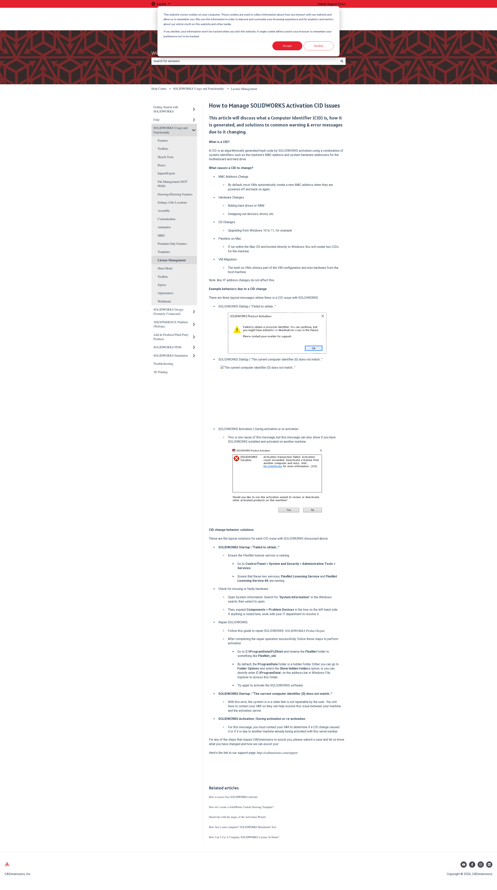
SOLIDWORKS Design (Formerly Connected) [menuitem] (168, 311)
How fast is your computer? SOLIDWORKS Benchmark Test (242, 827)
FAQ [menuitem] (156, 120)
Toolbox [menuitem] (163, 276)
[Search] (342, 61)
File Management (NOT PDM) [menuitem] (172, 183)
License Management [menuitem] (172, 260)
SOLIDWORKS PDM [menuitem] (167, 347)
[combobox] (244, 61)
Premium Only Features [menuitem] (172, 243)
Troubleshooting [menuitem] (163, 363)
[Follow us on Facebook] (472, 864)
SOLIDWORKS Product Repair (304, 631)
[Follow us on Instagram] (481, 864)
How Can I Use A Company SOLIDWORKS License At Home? (244, 837)
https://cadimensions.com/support (277, 753)
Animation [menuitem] (164, 227)
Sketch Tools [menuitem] (166, 157)
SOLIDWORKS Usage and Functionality (198, 88)
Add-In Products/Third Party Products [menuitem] (171, 337)
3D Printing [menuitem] (160, 372)
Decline (318, 45)
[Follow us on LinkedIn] (489, 864)
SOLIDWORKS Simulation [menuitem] (170, 355)
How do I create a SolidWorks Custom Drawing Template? (241, 807)
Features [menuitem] (163, 140)
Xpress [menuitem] (162, 285)
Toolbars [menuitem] (163, 148)
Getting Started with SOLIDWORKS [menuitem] (165, 109)
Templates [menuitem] (164, 252)
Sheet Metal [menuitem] (165, 268)
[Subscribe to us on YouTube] (464, 864)
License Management (244, 89)
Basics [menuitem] (162, 165)
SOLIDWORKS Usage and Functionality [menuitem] (170, 130)
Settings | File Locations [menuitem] (172, 202)
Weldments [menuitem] (164, 301)
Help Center (158, 88)
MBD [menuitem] (161, 235)
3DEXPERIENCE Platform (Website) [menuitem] (170, 324)
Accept (287, 45)
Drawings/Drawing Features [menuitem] (175, 194)
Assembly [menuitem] (164, 210)
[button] (194, 107)
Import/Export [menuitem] (166, 173)
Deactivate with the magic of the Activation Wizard (237, 817)
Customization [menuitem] (166, 219)
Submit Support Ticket (332, 4)
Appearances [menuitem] (166, 293)
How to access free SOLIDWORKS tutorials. (233, 797)
